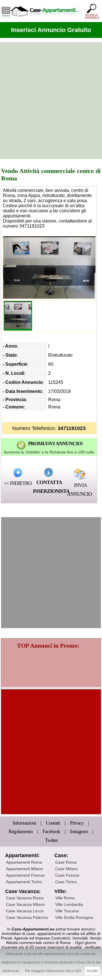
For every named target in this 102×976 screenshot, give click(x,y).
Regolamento (21, 831)
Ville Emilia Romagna (74, 917)
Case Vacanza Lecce (25, 911)
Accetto (92, 971)
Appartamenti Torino (24, 881)
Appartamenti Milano (24, 868)
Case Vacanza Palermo (27, 917)
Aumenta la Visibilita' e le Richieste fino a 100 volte (49, 452)
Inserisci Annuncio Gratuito (51, 29)
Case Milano (66, 868)
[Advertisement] (51, 100)
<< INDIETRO (18, 483)
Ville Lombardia (69, 904)
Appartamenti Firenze (25, 875)
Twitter (51, 840)
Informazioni (25, 823)
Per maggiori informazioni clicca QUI (53, 971)
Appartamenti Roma (24, 862)
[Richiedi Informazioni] (48, 472)
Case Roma (65, 862)
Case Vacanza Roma (25, 898)
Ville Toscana (67, 911)
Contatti (53, 823)
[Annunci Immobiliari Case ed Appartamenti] (44, 18)
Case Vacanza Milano (25, 904)
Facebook (51, 831)
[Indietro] (18, 472)
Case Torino (66, 881)
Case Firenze (67, 875)
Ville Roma (65, 898)
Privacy (77, 823)
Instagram (79, 831)
